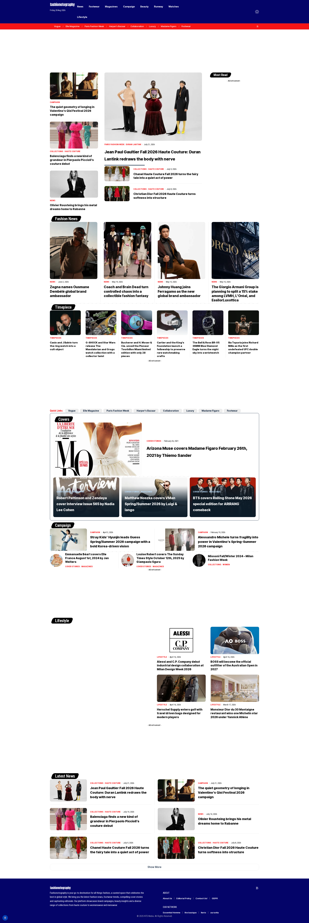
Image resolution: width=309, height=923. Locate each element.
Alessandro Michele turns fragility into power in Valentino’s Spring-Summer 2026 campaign (228, 541)
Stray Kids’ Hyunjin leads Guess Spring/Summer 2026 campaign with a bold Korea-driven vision (120, 541)
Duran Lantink (133, 144)
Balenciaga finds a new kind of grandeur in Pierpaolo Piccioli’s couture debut (72, 159)
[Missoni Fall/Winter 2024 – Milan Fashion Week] (199, 560)
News (52, 200)
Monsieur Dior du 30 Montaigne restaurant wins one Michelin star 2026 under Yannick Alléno (234, 713)
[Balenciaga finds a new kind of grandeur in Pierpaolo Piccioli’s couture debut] (74, 135)
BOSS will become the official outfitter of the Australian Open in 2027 (234, 665)
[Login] (244, 12)
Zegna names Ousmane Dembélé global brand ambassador (69, 291)
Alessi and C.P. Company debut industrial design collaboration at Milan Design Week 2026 (180, 665)
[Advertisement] (154, 45)
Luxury (152, 26)
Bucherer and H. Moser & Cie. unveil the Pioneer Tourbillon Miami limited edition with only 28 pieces (136, 349)
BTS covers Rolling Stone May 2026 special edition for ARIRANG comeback (222, 504)
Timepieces (55, 338)
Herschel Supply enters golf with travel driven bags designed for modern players (179, 713)
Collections (140, 169)
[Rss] (257, 26)
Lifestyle (62, 620)
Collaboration (137, 26)
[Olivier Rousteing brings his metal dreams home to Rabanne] (74, 184)
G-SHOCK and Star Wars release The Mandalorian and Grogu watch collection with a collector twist (100, 349)
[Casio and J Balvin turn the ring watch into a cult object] (65, 322)
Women (226, 564)
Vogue (57, 26)
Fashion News (66, 218)
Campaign (55, 102)
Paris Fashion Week (94, 26)
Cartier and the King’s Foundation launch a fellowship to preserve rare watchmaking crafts (171, 349)
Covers (63, 419)
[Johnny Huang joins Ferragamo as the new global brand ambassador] (181, 250)
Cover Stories (154, 441)
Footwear (186, 26)
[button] (251, 12)
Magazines (78, 491)
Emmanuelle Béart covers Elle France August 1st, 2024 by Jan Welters (87, 558)
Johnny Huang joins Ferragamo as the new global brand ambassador (179, 291)
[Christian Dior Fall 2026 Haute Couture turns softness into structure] (117, 193)
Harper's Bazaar (117, 26)
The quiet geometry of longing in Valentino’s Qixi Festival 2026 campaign (72, 110)
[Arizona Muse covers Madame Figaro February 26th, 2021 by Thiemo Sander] (97, 449)
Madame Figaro (168, 26)
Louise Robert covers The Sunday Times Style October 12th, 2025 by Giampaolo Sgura (160, 558)
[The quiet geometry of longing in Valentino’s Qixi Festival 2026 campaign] (74, 85)
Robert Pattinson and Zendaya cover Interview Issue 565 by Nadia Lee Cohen (85, 504)
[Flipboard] (254, 26)
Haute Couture (156, 169)
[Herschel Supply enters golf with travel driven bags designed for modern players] (181, 688)
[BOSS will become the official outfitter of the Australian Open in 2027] (235, 640)
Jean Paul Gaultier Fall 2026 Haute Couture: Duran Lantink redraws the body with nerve (118, 792)
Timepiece (63, 307)
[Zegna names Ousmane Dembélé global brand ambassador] (73, 250)
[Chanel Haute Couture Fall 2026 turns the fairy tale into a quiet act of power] (117, 173)
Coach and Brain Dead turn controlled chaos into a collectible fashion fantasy (126, 291)
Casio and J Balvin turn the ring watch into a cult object (64, 346)
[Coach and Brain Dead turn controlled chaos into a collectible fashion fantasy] (127, 250)
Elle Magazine (73, 26)
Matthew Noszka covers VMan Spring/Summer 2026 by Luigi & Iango (151, 504)
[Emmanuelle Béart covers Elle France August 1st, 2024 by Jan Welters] (56, 560)
